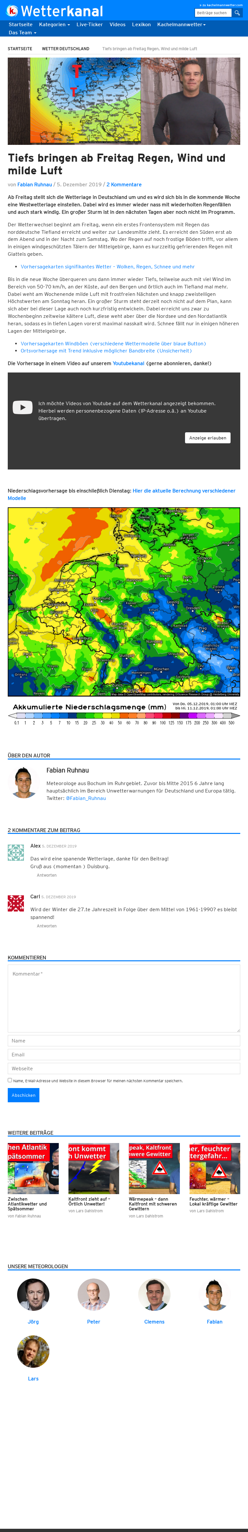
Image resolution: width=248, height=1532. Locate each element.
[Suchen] (237, 12)
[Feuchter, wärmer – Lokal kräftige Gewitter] (215, 1168)
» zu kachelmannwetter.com (221, 5)
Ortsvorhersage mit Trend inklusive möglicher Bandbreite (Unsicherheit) (106, 351)
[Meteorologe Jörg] (33, 1294)
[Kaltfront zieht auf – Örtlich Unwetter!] (93, 1168)
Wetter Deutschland (65, 48)
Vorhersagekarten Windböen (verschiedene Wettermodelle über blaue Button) (114, 343)
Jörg (33, 1322)
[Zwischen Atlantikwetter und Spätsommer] (33, 1168)
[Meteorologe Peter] (94, 1294)
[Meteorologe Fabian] (215, 1294)
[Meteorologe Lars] (33, 1351)
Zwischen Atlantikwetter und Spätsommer (27, 1204)
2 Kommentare (124, 184)
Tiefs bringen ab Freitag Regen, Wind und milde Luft (117, 164)
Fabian (214, 1322)
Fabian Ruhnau (34, 184)
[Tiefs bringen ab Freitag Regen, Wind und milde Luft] (124, 101)
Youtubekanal (128, 363)
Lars (33, 1379)
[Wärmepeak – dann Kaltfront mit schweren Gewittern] (154, 1168)
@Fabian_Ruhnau (86, 798)
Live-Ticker (90, 24)
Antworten (47, 875)
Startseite (21, 24)
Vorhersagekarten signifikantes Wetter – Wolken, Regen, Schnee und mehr (108, 267)
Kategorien (53, 24)
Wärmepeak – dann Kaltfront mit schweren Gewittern (153, 1204)
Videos (117, 24)
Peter (93, 1322)
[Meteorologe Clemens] (154, 1294)
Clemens (154, 1322)
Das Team (21, 32)
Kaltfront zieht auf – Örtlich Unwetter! (89, 1201)
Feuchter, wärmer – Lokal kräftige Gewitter (214, 1201)
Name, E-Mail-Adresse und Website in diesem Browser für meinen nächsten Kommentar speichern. (98, 1080)
